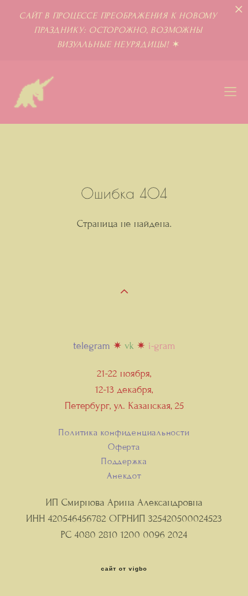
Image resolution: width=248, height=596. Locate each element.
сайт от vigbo (124, 569)
